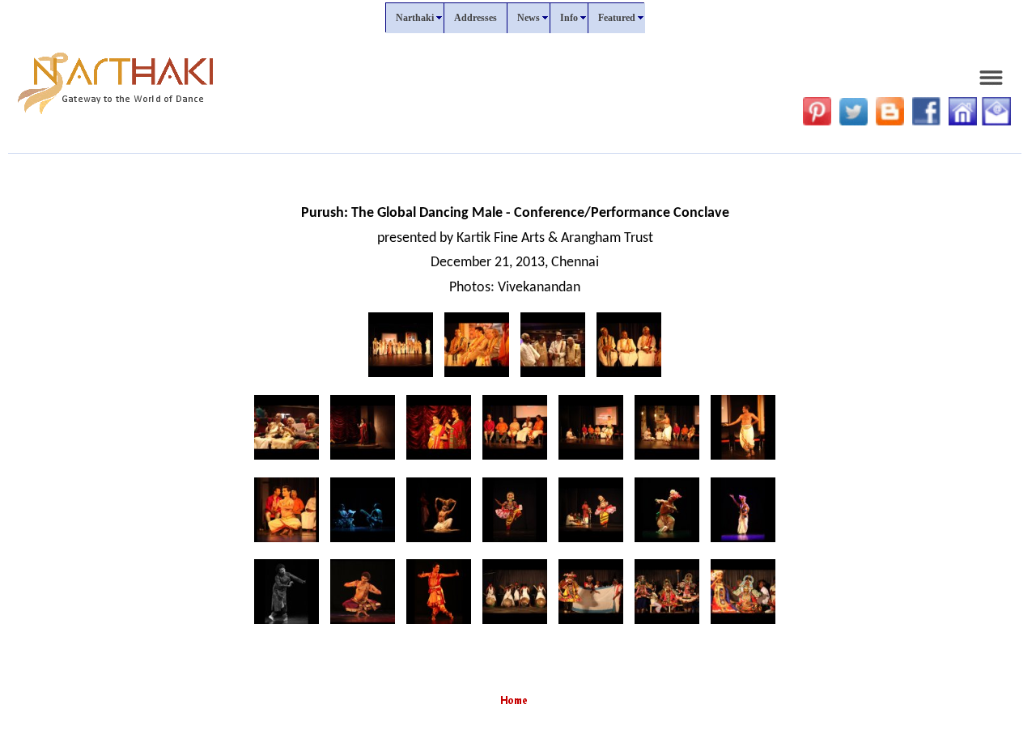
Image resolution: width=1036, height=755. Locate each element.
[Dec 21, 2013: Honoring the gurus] (400, 377)
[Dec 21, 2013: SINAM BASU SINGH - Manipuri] (667, 542)
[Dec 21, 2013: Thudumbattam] (514, 624)
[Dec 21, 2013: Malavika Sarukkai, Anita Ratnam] (438, 460)
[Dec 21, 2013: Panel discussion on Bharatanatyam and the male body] (514, 460)
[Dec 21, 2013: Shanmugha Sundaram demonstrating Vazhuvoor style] (286, 542)
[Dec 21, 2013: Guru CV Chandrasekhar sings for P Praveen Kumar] (590, 460)
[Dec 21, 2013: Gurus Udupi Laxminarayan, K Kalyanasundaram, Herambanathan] (628, 377)
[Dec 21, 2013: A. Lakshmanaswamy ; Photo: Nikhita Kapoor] (438, 624)
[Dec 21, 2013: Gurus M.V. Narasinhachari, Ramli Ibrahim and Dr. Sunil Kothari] (476, 377)
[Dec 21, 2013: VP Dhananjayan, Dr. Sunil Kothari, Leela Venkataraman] (286, 460)
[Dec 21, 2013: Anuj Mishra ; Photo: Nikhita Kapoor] (286, 624)
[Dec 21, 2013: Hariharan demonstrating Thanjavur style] (667, 460)
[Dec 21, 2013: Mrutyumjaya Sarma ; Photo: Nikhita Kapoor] (362, 624)
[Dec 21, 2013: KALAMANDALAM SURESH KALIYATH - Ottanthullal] (514, 542)
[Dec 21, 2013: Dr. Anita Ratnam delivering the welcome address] (362, 460)
